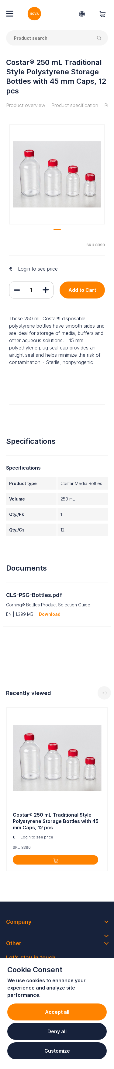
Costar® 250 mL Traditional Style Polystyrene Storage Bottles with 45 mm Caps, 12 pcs (55, 821)
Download (49, 614)
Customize (57, 1051)
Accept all (57, 1012)
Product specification (74, 105)
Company (19, 922)
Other (13, 943)
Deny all (57, 1031)
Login (24, 269)
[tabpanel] (57, 174)
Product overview (25, 105)
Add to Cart (82, 290)
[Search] (100, 38)
